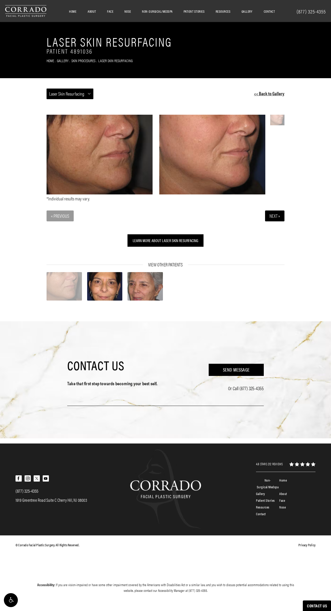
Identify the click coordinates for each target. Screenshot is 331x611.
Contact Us (95, 365)
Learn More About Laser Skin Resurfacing (165, 240)
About (92, 11)
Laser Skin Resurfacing (115, 60)
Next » (274, 216)
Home (72, 11)
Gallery (247, 11)
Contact (269, 11)
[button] (11, 600)
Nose (127, 11)
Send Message (236, 369)
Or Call (246, 388)
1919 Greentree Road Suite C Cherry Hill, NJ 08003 (51, 500)
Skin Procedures (83, 60)
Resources (223, 11)
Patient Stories (194, 11)
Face (110, 11)
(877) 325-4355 (198, 590)
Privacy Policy (306, 544)
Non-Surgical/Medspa (157, 11)
